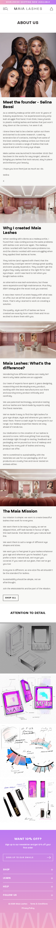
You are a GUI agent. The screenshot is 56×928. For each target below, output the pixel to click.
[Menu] (5, 8)
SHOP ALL (10, 598)
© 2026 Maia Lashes (17, 904)
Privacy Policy (28, 908)
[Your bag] (51, 8)
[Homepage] (28, 9)
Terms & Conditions (39, 904)
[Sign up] (49, 857)
